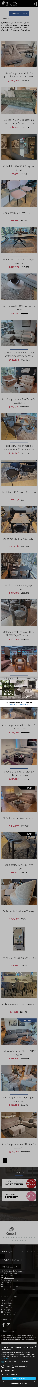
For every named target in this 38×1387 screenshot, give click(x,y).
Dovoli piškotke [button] (19, 1378)
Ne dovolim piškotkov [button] (19, 1383)
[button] (19, 1374)
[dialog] (19, 1365)
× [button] (36, 1346)
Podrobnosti (5, 1358)
